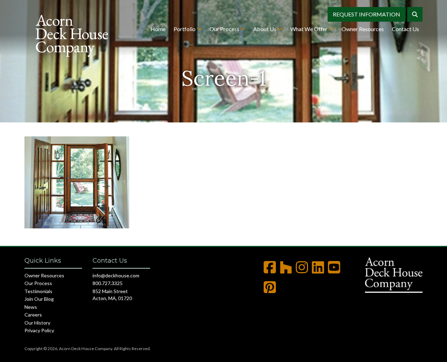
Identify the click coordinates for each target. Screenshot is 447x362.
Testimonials (38, 291)
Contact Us (405, 29)
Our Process (225, 29)
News (30, 307)
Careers (33, 315)
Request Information (366, 14)
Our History (37, 323)
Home (158, 29)
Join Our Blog (39, 299)
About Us (265, 29)
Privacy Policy (39, 330)
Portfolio (185, 29)
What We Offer (309, 29)
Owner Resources (363, 29)
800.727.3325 (108, 283)
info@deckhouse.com (116, 275)
